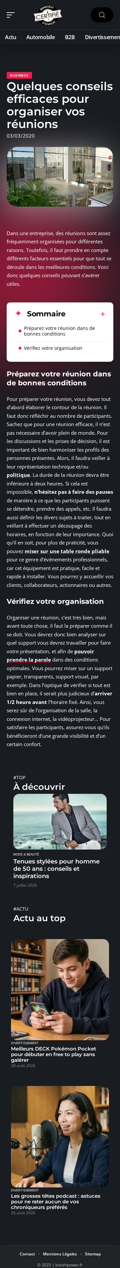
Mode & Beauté (26, 854)
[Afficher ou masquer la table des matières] (85, 314)
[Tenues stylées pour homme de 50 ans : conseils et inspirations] (60, 822)
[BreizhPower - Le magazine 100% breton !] (48, 15)
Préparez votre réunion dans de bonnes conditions (59, 331)
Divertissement (25, 1043)
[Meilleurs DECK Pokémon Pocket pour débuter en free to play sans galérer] (60, 990)
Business (19, 75)
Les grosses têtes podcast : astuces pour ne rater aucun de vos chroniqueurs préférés (55, 1201)
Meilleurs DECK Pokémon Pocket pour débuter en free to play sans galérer (53, 1054)
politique (18, 475)
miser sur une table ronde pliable (67, 551)
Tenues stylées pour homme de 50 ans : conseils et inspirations (56, 869)
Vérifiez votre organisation (54, 348)
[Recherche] (102, 15)
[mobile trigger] (12, 15)
